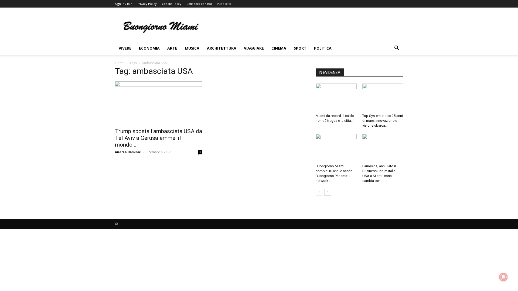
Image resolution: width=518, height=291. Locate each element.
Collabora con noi (199, 4)
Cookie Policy (171, 4)
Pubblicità (224, 4)
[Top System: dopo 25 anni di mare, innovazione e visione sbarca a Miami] (382, 98)
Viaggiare (254, 48)
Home (119, 63)
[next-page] (327, 192)
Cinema (278, 48)
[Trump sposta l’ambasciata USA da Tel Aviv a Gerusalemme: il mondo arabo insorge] (158, 102)
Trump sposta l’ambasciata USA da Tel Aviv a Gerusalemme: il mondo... (158, 138)
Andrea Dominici (128, 152)
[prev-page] (319, 192)
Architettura (221, 48)
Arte (172, 48)
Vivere (125, 48)
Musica (192, 48)
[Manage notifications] (503, 277)
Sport (300, 48)
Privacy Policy (147, 4)
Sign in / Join (123, 4)
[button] (396, 48)
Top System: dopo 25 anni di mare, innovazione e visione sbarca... (382, 120)
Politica (323, 48)
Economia (149, 48)
